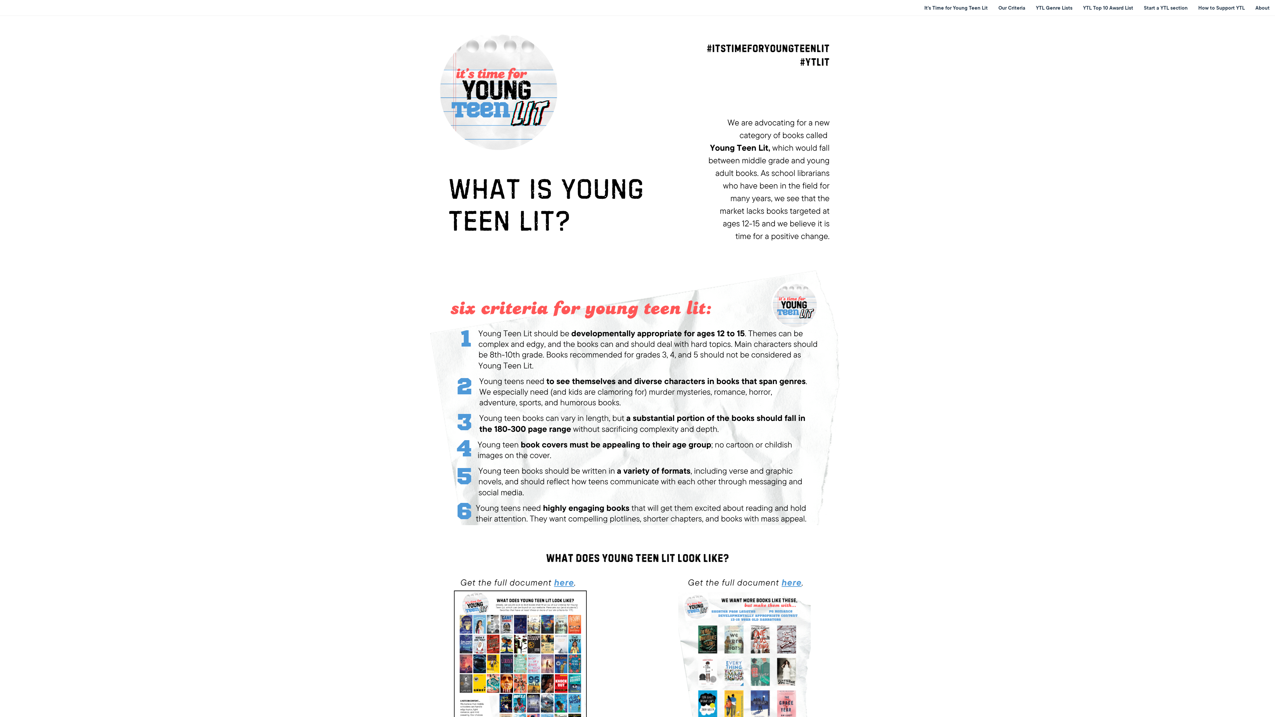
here (564, 582)
